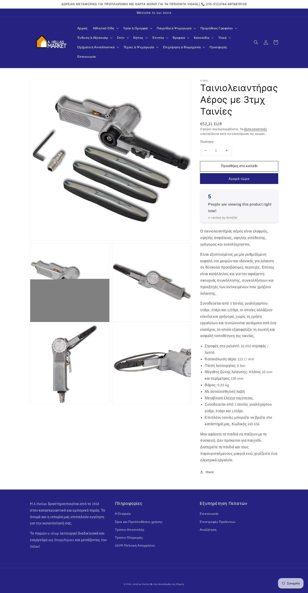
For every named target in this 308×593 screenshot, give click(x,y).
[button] (105, 28)
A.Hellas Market (141, 584)
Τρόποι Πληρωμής (129, 538)
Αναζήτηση (208, 530)
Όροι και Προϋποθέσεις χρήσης (139, 522)
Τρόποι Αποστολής (130, 530)
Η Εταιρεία (123, 514)
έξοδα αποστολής (255, 129)
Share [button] (209, 472)
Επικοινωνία (209, 514)
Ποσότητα (207, 142)
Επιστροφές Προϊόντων (217, 522)
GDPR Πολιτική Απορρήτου (135, 545)
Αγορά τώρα (239, 179)
